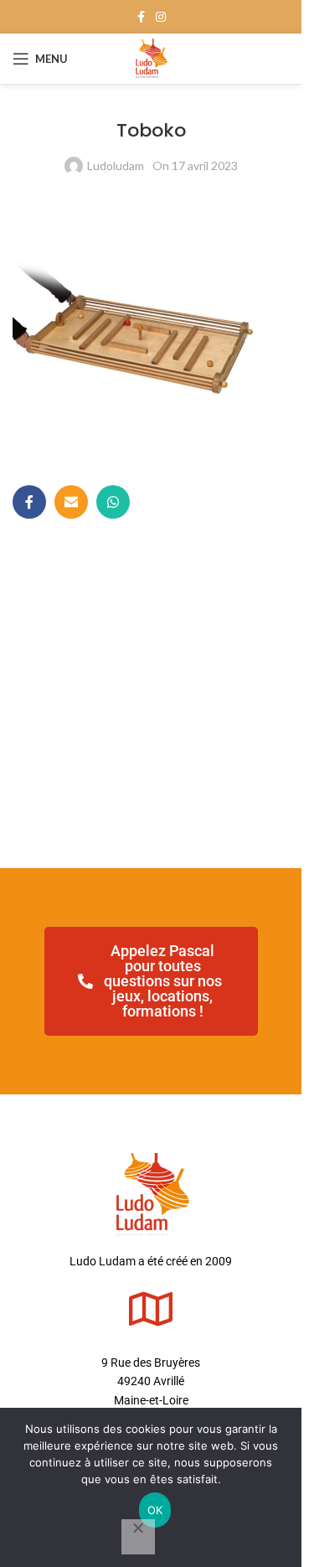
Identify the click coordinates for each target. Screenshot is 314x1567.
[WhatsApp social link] (113, 502)
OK (155, 1510)
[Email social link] (71, 502)
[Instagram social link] (161, 17)
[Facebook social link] (141, 17)
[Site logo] (151, 57)
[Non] (138, 1536)
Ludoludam (115, 165)
